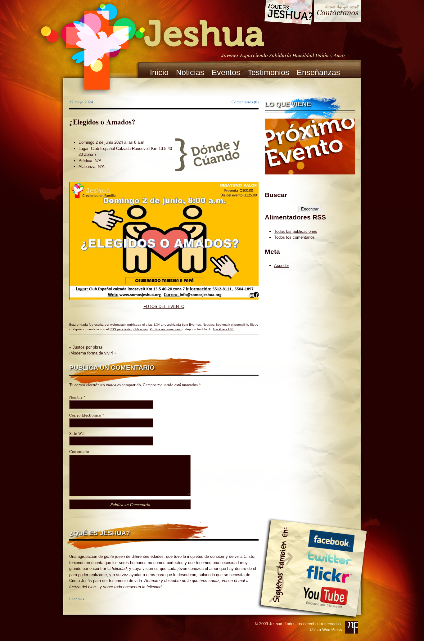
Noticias (190, 72)
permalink (241, 324)
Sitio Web (77, 433)
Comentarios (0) (245, 102)
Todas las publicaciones (295, 231)
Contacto (337, 12)
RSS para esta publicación (129, 329)
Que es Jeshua (288, 13)
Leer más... (78, 599)
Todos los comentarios (294, 237)
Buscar (276, 194)
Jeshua (151, 47)
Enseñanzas (318, 72)
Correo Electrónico (85, 415)
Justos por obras (86, 347)
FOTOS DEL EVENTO (163, 306)
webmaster (117, 324)
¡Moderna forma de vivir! (92, 353)
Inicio (159, 72)
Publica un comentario (166, 329)
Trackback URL (223, 329)
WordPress (332, 629)
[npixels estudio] (351, 627)
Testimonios (268, 72)
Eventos (226, 72)
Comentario (79, 451)
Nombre (76, 397)
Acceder (281, 265)
